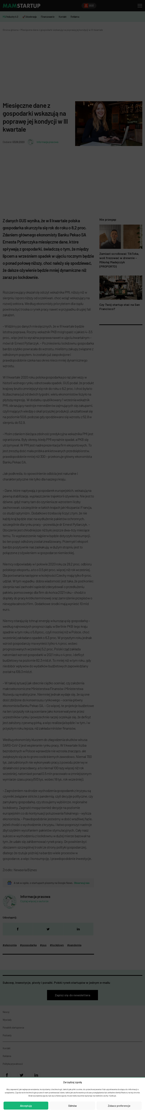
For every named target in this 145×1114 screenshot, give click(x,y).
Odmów (72, 1105)
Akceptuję (26, 1105)
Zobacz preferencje (119, 1105)
